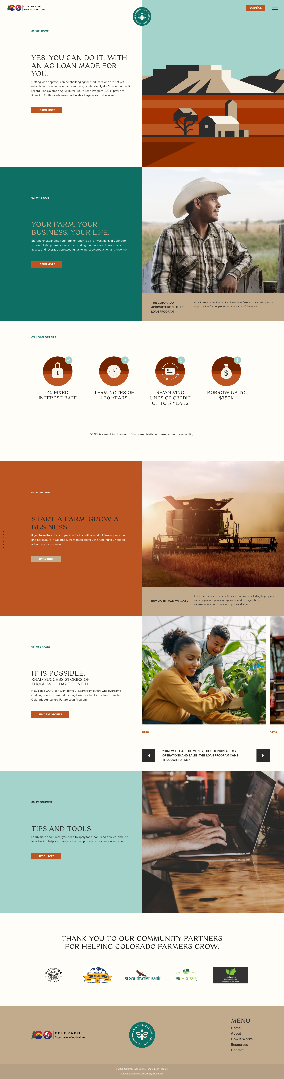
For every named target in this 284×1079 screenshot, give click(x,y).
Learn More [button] (46, 110)
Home (236, 1028)
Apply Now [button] (46, 559)
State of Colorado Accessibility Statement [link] (142, 1073)
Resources (239, 1044)
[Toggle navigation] (275, 7)
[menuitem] (242, 1028)
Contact (237, 1050)
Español (256, 8)
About (236, 1033)
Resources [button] (46, 856)
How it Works (242, 1039)
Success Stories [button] (50, 714)
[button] (3, 531)
